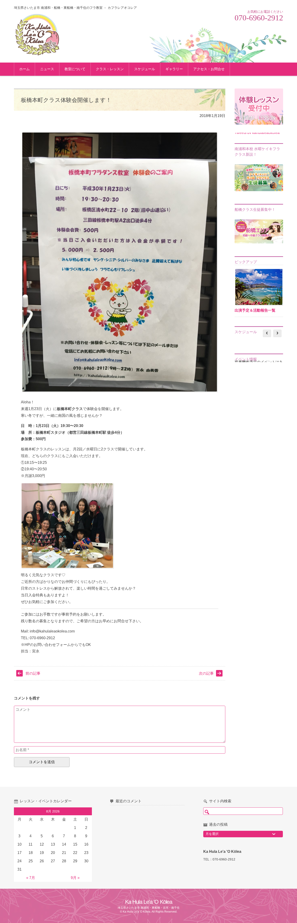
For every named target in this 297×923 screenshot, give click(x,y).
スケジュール (144, 69)
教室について (75, 69)
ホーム (24, 69)
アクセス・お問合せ (209, 69)
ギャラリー (174, 69)
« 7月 (30, 878)
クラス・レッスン (110, 69)
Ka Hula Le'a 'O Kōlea (148, 902)
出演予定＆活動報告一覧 (255, 310)
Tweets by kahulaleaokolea (257, 133)
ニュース (47, 69)
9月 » (75, 878)
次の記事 (206, 673)
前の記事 (33, 673)
